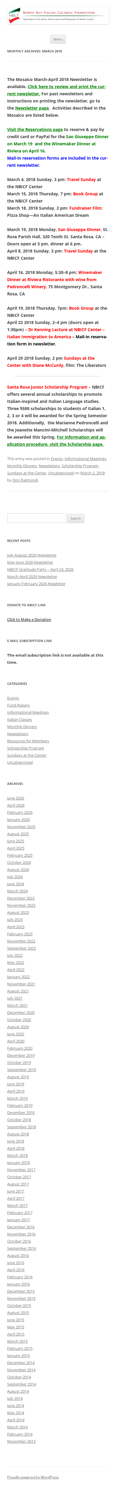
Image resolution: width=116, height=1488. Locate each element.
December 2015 (21, 1291)
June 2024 (15, 883)
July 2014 (15, 1398)
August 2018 (18, 1134)
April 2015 (15, 1334)
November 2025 (21, 826)
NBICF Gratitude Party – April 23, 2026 (40, 569)
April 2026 (15, 805)
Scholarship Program (80, 465)
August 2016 (18, 1255)
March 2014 (17, 1427)
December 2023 (21, 898)
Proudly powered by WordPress (33, 1477)
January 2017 (18, 1219)
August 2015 (18, 1312)
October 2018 (19, 1119)
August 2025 (18, 833)
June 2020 (15, 1034)
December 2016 (21, 1227)
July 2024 (15, 876)
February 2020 (19, 1048)
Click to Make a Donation (29, 619)
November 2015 (21, 1298)
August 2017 (18, 1184)
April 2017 (15, 1198)
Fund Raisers (18, 705)
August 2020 (18, 1026)
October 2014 (19, 1377)
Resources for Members (28, 741)
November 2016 (21, 1234)
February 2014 (19, 1434)
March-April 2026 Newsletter (32, 576)
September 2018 (21, 1126)
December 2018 (21, 1112)
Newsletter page (32, 108)
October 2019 (19, 1062)
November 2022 (21, 941)
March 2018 (17, 1155)
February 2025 (19, 855)
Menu (58, 39)
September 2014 (21, 1384)
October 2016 (19, 1241)
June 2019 (15, 1084)
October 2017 (19, 1177)
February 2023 (19, 934)
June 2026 (15, 798)
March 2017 (17, 1205)
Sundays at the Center (26, 473)
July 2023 (15, 919)
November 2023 (21, 905)
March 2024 (17, 891)
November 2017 (21, 1169)
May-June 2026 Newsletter (30, 562)
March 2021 (17, 1005)
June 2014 (15, 1405)
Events (57, 458)
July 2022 (15, 955)
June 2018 (15, 1141)
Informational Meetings (85, 458)
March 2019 (17, 1098)
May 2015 (15, 1327)
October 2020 (19, 1019)
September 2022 (21, 948)
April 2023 (15, 926)
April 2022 (15, 969)
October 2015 (19, 1305)
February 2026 (19, 812)
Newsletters (49, 465)
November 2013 (21, 1441)
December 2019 (21, 1055)
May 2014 (15, 1412)
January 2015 (18, 1355)
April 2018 (15, 1148)
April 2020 (15, 1041)
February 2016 (19, 1277)
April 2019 (15, 1091)
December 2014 (21, 1362)
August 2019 (18, 1076)
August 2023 (18, 912)
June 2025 (15, 841)
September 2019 (21, 1069)
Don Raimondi (25, 480)
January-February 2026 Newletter (36, 583)
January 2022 (18, 976)
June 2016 (15, 1262)
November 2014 (21, 1369)
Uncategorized (61, 473)
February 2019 (19, 1105)
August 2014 (18, 1391)
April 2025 (15, 848)
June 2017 (15, 1191)
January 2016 (18, 1284)
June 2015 (15, 1319)
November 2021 (21, 984)
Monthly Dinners (22, 465)
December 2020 (21, 1012)
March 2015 (17, 1341)
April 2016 (15, 1269)
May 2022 (15, 962)
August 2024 (18, 869)
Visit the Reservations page (35, 129)
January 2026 (18, 819)
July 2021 (15, 998)
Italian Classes (19, 719)
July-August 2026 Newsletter (32, 555)
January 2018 (18, 1162)
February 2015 (19, 1348)
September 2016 (21, 1248)
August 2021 (18, 991)
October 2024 (19, 862)
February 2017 (19, 1212)
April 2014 (15, 1419)
